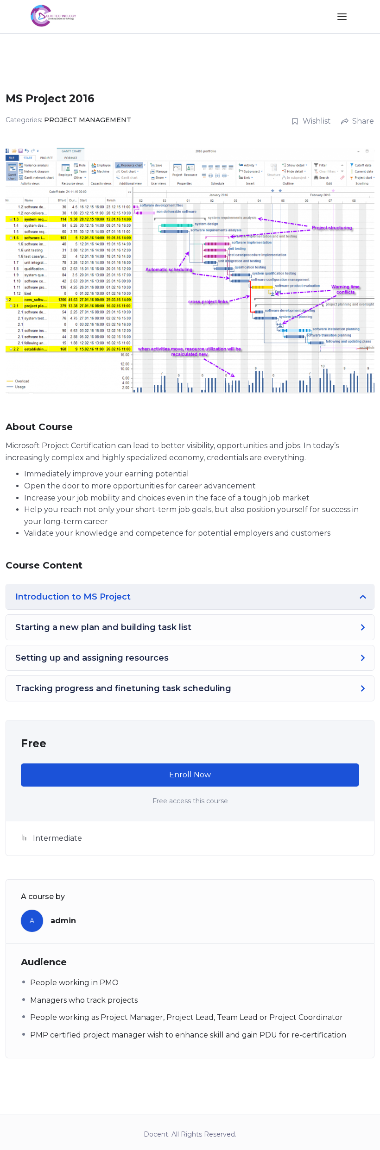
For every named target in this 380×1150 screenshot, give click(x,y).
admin (63, 920)
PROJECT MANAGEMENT (87, 120)
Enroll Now (190, 774)
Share (363, 121)
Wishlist (317, 121)
